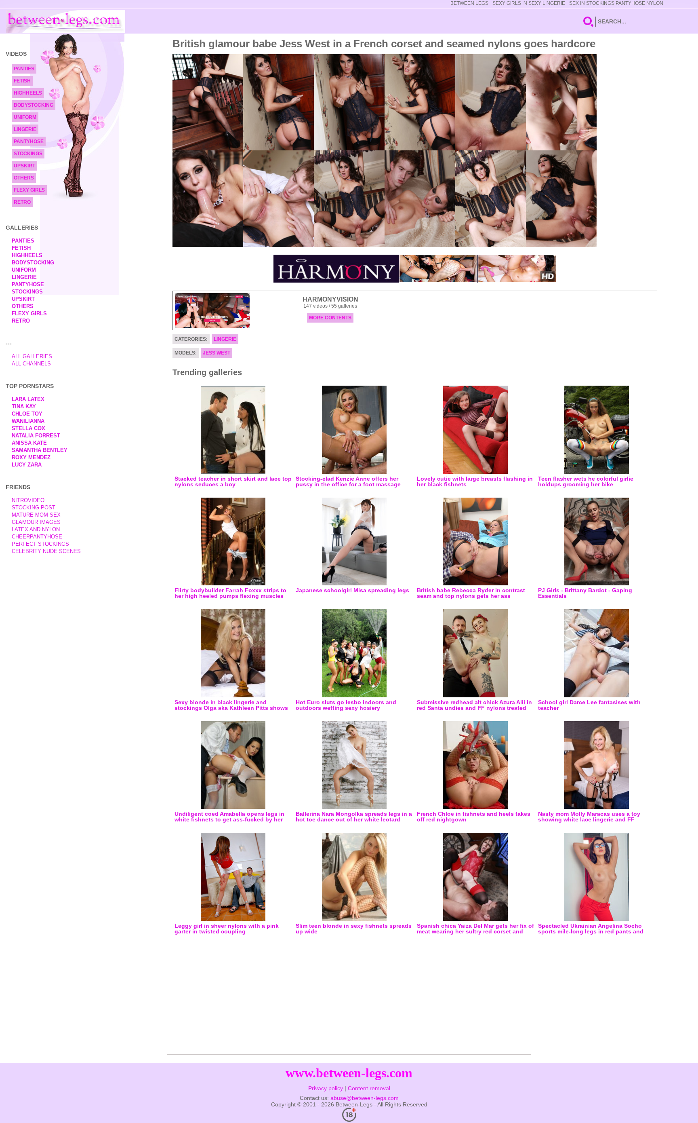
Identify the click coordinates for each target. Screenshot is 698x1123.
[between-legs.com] (65, 21)
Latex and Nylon (36, 529)
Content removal (369, 1088)
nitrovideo (28, 500)
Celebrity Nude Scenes (46, 551)
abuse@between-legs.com (364, 1098)
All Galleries (32, 356)
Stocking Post (33, 508)
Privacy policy (325, 1088)
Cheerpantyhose (37, 537)
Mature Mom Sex (36, 515)
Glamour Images (36, 522)
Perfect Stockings (40, 544)
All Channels (31, 364)
